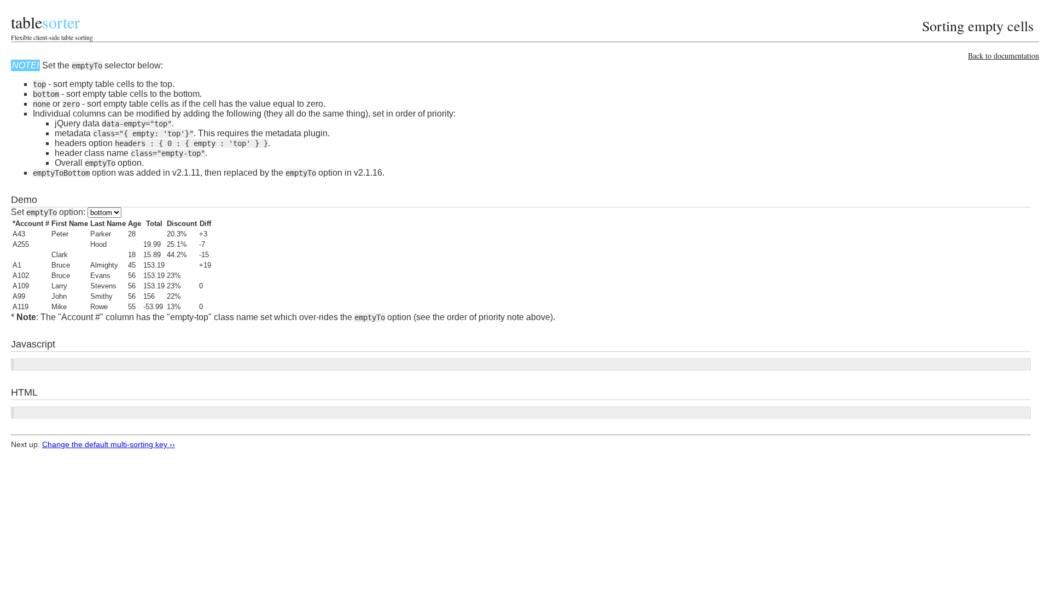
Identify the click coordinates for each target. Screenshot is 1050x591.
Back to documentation (1003, 55)
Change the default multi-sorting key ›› (108, 444)
